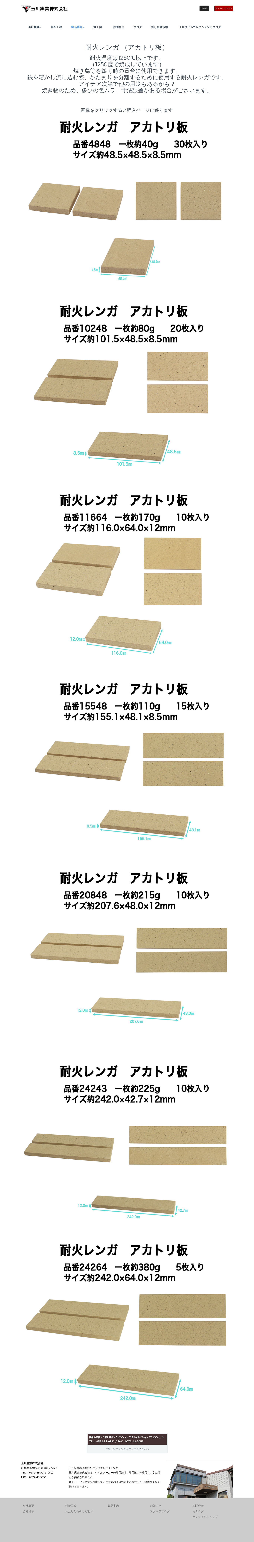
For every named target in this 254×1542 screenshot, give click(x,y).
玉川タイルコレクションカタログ (200, 27)
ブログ (138, 27)
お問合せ (118, 27)
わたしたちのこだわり (79, 1511)
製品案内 (76, 27)
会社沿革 (28, 1511)
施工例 (98, 27)
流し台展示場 (159, 27)
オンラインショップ (223, 8)
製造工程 (56, 27)
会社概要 (34, 27)
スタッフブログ (160, 1511)
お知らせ (155, 1505)
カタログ (204, 8)
